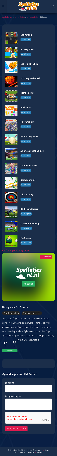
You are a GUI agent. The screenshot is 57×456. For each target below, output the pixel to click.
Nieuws (22, 453)
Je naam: (9, 383)
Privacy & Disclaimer (35, 450)
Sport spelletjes (32, 17)
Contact (31, 453)
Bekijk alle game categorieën (15, 250)
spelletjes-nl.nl (7, 17)
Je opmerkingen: (13, 396)
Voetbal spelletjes (31, 313)
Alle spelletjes (20, 17)
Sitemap (40, 453)
